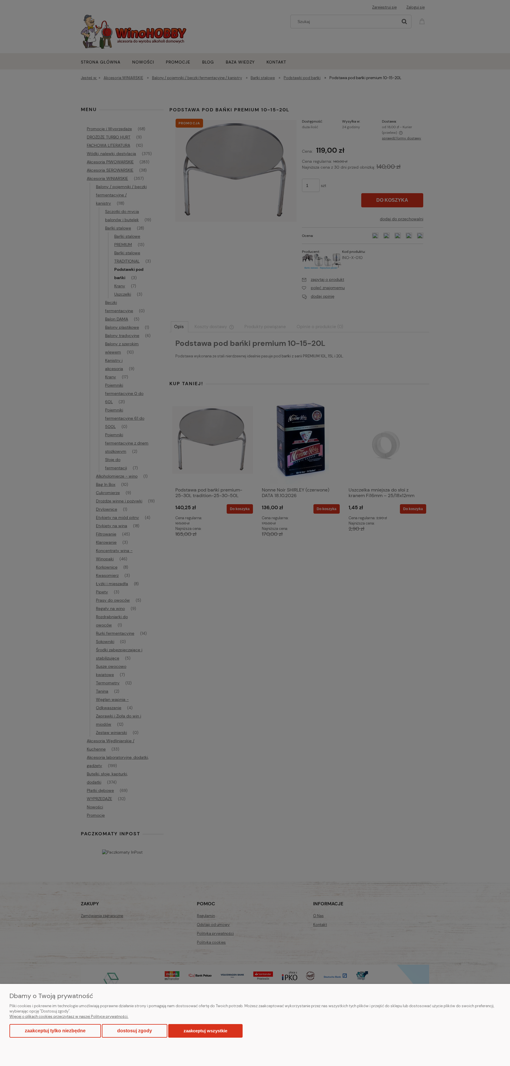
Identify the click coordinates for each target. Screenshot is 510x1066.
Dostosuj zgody (134, 1030)
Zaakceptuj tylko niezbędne (55, 1030)
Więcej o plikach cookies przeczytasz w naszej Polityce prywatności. (68, 1016)
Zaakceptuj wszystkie (205, 1030)
